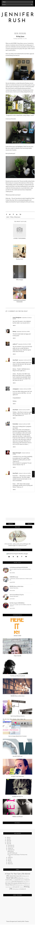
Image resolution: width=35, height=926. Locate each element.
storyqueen (16, 389)
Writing (16, 33)
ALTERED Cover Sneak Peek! (17, 776)
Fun (13, 881)
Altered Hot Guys (14, 876)
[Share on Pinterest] (13, 214)
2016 (8, 837)
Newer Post (10, 523)
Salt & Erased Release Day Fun (17, 594)
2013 (8, 840)
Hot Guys (7, 883)
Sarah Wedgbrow (17, 317)
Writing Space (22, 33)
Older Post (30, 523)
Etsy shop (12, 200)
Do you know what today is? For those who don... (17, 855)
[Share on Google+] (20, 214)
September (10, 850)
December (10, 845)
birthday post (24, 876)
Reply (14, 325)
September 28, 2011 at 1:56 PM (23, 331)
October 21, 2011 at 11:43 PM (25, 473)
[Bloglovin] (26, 557)
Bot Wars (19, 878)
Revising (26, 885)
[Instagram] (17, 557)
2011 (8, 843)
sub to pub (14, 887)
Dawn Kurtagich (17, 453)
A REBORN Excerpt (14, 577)
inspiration (15, 883)
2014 (8, 839)
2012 (8, 842)
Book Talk (9, 878)
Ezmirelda (15, 424)
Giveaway (19, 881)
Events (21, 879)
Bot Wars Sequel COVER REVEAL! (17, 603)
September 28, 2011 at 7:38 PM (24, 344)
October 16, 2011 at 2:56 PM (24, 424)
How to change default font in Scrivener (18, 736)
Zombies (22, 889)
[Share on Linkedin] (17, 214)
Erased (16, 880)
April (9, 862)
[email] (9, 557)
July (9, 859)
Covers (7, 880)
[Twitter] (13, 557)
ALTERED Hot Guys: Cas (17, 796)
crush (13, 879)
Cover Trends (25, 878)
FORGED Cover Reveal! (17, 816)
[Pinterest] (22, 557)
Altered (27, 874)
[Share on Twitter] (10, 214)
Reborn (22, 885)
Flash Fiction (8, 881)
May (9, 860)
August (9, 857)
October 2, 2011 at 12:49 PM (25, 389)
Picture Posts (9, 885)
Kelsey (14, 331)
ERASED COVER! (17, 635)
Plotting (17, 885)
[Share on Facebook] (6, 214)
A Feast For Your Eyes (13, 874)
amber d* (15, 344)
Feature (26, 880)
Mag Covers (22, 883)
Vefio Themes (25, 921)
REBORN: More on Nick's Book (16, 586)
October (10, 848)
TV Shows (20, 887)
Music (28, 883)
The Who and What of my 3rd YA (17, 676)
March (9, 863)
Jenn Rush (15, 360)
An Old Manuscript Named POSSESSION (19, 567)
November (10, 847)
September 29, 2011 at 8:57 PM (25, 360)
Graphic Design (25, 881)
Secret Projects (8, 887)
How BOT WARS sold (17, 756)
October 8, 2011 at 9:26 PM (24, 409)
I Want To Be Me (17, 655)
